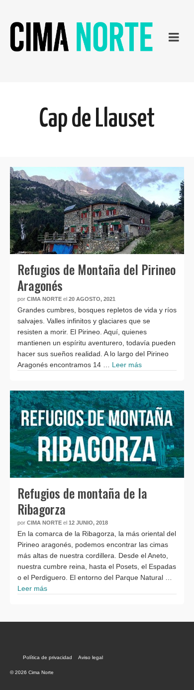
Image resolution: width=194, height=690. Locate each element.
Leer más (127, 365)
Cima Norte (44, 299)
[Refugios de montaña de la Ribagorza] (97, 434)
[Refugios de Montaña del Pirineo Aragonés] (97, 210)
